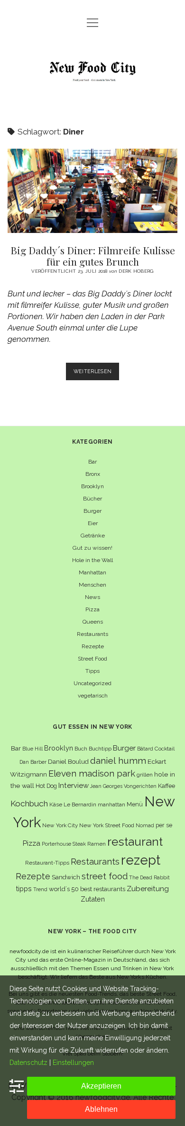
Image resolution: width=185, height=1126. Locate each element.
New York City (60, 825)
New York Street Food (106, 825)
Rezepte (93, 646)
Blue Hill (32, 748)
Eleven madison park (91, 773)
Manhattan (92, 572)
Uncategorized (92, 683)
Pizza (92, 609)
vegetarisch (93, 695)
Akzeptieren (101, 1086)
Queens (93, 621)
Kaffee (166, 785)
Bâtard (145, 748)
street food (105, 876)
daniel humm (118, 760)
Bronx (92, 474)
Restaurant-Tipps (47, 862)
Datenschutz (28, 1062)
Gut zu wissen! (92, 548)
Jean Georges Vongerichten (123, 786)
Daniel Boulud (68, 761)
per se (164, 825)
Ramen (96, 843)
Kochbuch (29, 803)
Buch (80, 748)
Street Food (92, 658)
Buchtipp (100, 748)
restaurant (135, 842)
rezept (140, 859)
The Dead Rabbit (149, 877)
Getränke (93, 535)
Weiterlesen (97, 374)
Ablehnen (101, 1109)
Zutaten (93, 899)
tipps (24, 889)
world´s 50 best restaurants (87, 889)
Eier (93, 523)
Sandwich (66, 877)
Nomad (145, 825)
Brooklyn (92, 486)
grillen (145, 774)
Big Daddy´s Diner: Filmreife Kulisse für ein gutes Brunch (92, 191)
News (92, 597)
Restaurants (92, 634)
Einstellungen (73, 1062)
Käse (55, 804)
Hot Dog (46, 785)
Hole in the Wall (92, 560)
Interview (73, 785)
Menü (135, 804)
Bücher (92, 498)
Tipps (92, 671)
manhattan (111, 804)
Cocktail (165, 748)
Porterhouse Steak (64, 844)
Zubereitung (148, 888)
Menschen (92, 584)
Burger (92, 511)
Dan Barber (32, 762)
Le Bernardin (80, 804)
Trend (40, 889)
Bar (92, 461)
